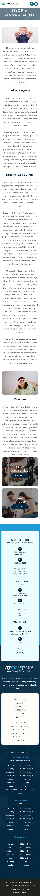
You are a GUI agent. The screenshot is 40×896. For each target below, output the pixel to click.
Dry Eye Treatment (20, 737)
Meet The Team (20, 710)
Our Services (20, 706)
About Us (20, 703)
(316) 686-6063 (20, 563)
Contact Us (20, 507)
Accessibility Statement (12, 886)
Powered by (17, 892)
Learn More (20, 475)
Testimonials (20, 713)
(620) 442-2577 (20, 642)
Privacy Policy (25, 886)
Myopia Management (20, 733)
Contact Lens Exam (20, 730)
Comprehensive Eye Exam (20, 726)
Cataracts (20, 740)
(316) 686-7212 (20, 604)
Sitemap (26, 889)
